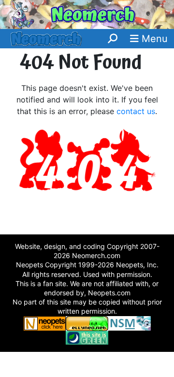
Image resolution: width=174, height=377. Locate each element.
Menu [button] (153, 38)
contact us (135, 111)
